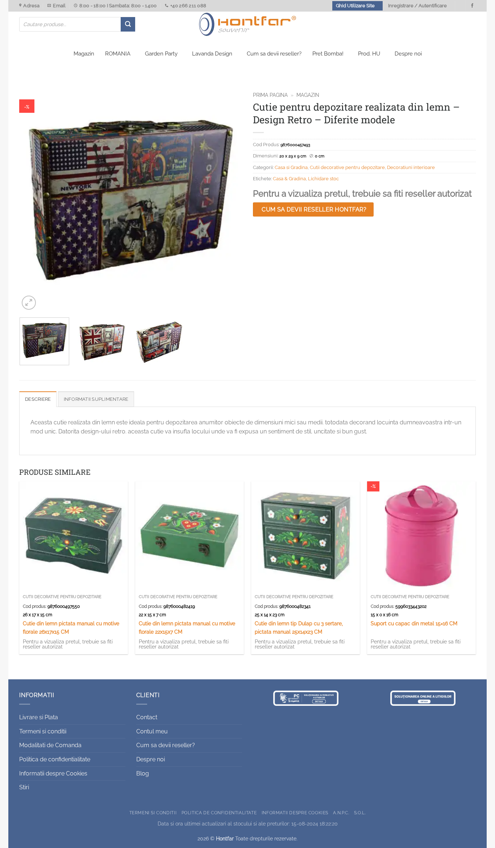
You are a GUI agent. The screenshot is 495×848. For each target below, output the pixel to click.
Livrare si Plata (38, 717)
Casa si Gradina (291, 167)
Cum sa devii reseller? (274, 53)
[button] (29, 303)
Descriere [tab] (38, 399)
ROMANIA (117, 53)
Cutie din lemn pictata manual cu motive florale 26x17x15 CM (71, 627)
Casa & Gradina (289, 178)
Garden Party (161, 53)
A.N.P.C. (341, 812)
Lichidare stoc (323, 178)
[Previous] (32, 200)
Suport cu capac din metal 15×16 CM (414, 623)
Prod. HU (369, 53)
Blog (142, 773)
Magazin (84, 53)
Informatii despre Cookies (53, 773)
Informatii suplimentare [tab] (96, 399)
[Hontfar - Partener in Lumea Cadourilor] (247, 24)
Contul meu (152, 731)
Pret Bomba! (328, 53)
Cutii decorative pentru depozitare (347, 167)
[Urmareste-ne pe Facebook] (472, 5)
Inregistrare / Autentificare (417, 5)
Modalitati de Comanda (50, 745)
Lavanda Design (212, 53)
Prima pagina (270, 95)
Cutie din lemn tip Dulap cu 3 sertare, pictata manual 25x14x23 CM (299, 627)
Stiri (24, 787)
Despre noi (408, 53)
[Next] (228, 200)
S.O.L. (360, 812)
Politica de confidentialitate (54, 759)
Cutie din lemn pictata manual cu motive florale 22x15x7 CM (187, 627)
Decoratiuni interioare (411, 167)
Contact (146, 717)
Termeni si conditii (42, 731)
